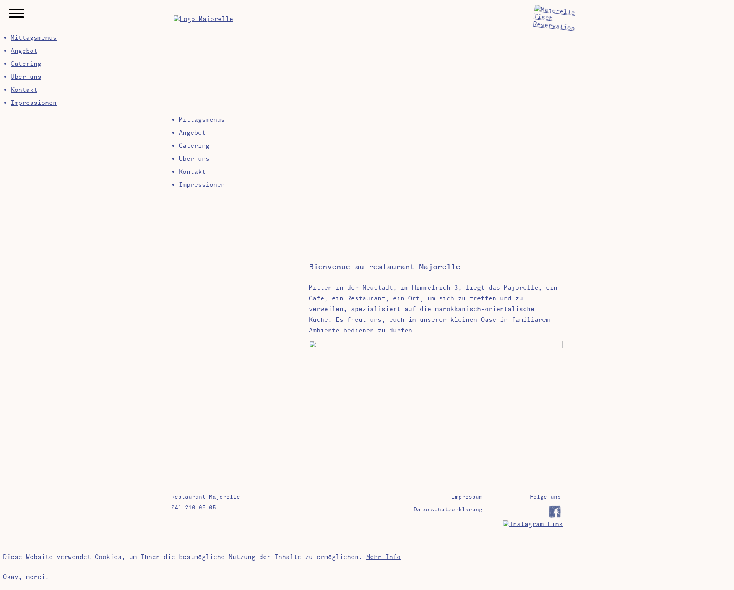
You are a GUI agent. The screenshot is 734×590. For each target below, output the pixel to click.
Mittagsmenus (34, 38)
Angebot (24, 51)
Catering (26, 64)
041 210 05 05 (193, 507)
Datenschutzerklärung (448, 509)
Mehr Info (383, 557)
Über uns (26, 77)
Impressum (466, 497)
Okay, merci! (26, 577)
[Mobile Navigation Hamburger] (16, 14)
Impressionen (34, 103)
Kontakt (24, 90)
